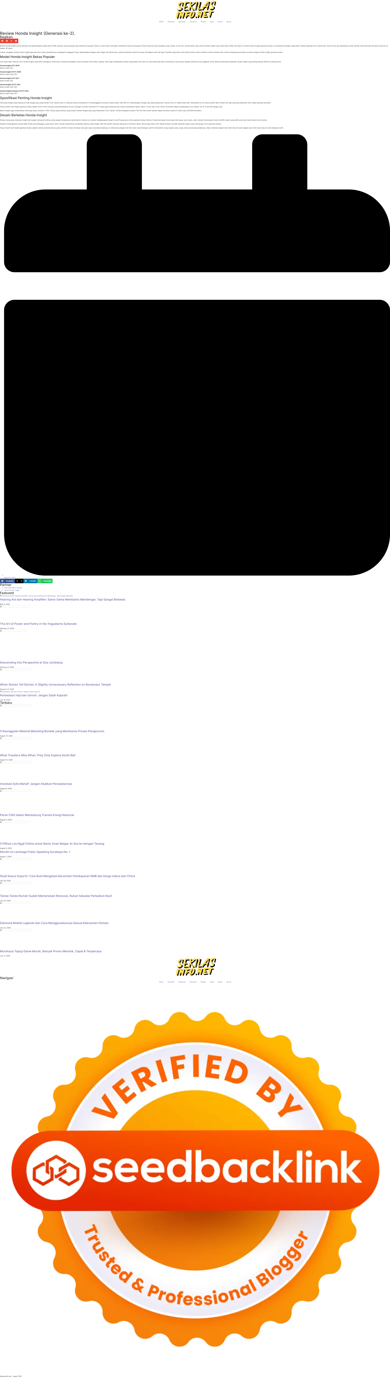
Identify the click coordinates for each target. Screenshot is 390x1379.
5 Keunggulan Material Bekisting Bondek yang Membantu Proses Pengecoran (52, 731)
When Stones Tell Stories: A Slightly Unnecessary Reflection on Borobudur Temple (55, 684)
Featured (171, 22)
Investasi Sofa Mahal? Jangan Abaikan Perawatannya (36, 784)
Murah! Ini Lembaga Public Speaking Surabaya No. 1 (35, 852)
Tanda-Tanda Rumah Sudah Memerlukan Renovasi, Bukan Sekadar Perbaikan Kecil (56, 896)
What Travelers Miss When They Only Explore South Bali (37, 755)
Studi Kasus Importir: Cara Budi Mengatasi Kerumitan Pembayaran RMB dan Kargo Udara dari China (67, 876)
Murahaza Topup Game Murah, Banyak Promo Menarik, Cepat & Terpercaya (51, 951)
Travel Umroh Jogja (11, 590)
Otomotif (193, 22)
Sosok (228, 22)
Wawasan (182, 22)
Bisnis (220, 22)
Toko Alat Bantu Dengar (13, 588)
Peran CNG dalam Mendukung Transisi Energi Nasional (37, 815)
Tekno (161, 22)
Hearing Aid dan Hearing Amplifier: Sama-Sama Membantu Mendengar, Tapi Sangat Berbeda (62, 599)
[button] (2, 41)
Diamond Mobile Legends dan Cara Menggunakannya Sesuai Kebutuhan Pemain (54, 923)
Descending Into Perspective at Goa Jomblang (31, 662)
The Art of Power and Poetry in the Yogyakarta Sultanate (38, 623)
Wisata (203, 22)
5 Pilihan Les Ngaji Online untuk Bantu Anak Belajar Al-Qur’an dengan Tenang (52, 843)
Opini (212, 22)
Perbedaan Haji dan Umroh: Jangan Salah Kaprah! (33, 695)
